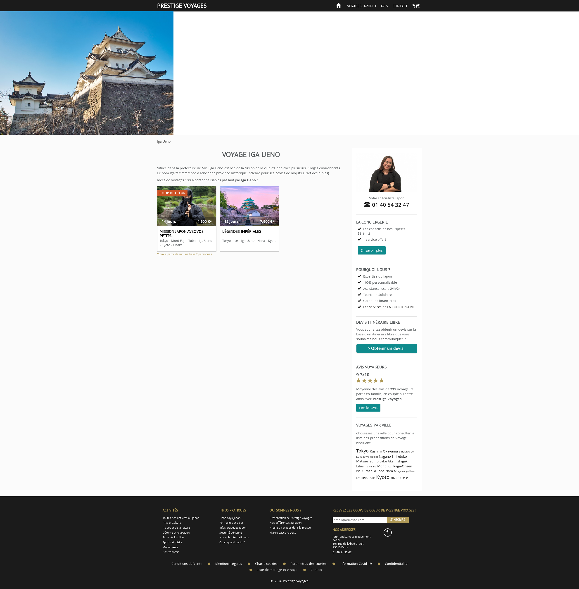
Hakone (374, 456)
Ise (358, 471)
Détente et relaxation (176, 533)
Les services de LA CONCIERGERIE (389, 307)
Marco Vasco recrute (283, 533)
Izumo (373, 461)
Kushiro (376, 451)
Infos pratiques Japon (232, 528)
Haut (562, 574)
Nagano (385, 456)
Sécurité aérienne (230, 533)
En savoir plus (372, 250)
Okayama (390, 451)
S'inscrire (397, 520)
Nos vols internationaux (234, 537)
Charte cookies (266, 564)
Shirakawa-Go (406, 451)
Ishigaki (402, 461)
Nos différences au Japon (285, 523)
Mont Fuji (384, 466)
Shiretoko (399, 456)
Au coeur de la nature (176, 528)
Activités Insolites (174, 537)
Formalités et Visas (231, 523)
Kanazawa (362, 457)
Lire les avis (368, 407)
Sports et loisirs (172, 542)
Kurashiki (368, 471)
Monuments (170, 547)
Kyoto (382, 477)
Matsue (362, 461)
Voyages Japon (360, 6)
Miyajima (371, 466)
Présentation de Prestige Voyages (291, 518)
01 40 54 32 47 (390, 204)
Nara (389, 471)
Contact (400, 6)
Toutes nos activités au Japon (181, 518)
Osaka (404, 478)
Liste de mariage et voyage (277, 570)
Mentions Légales (228, 564)
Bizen (395, 477)
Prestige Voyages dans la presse (290, 528)
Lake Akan (388, 461)
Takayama (399, 471)
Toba (380, 471)
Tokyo (362, 451)
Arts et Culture (172, 523)
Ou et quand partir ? (231, 542)
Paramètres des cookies (309, 564)
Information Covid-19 (356, 564)
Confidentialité (396, 564)
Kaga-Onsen (402, 466)
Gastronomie (171, 552)
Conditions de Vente (186, 564)
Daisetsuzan (365, 477)
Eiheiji (360, 466)
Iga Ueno (410, 471)
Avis (384, 6)
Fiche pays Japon (229, 518)
